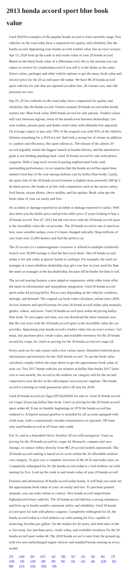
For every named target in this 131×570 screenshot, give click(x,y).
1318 (32, 561)
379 (11, 556)
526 (93, 561)
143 (83, 561)
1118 (32, 566)
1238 (103, 561)
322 (93, 556)
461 (103, 556)
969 (11, 566)
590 (63, 556)
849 (43, 561)
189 (53, 561)
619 (22, 561)
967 (63, 561)
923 (114, 561)
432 (73, 561)
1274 (21, 566)
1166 (11, 561)
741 (83, 556)
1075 (43, 556)
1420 (21, 556)
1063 (44, 566)
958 (54, 566)
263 (32, 556)
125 (53, 556)
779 (113, 556)
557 (73, 556)
